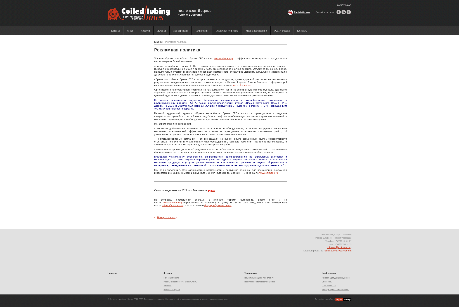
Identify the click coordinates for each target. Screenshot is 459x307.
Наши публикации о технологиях (259, 278)
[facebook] (348, 12)
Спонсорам (327, 282)
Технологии (201, 30)
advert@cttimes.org (173, 205)
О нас (130, 30)
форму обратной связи (217, 205)
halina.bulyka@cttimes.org (337, 250)
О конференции (329, 286)
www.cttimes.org (223, 58)
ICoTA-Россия (282, 30)
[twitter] (338, 12)
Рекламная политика (227, 30)
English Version (302, 12)
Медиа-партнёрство (256, 30)
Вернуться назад (167, 217)
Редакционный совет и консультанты (180, 282)
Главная (115, 30)
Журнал (161, 30)
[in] (343, 12)
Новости (145, 30)
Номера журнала (171, 278)
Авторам (167, 286)
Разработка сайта (324, 299)
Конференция (180, 30)
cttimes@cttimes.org (339, 247)
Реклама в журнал (172, 290)
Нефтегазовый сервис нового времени (194, 12)
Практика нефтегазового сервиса (259, 282)
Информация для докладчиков (336, 278)
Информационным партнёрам (335, 290)
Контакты (302, 30)
